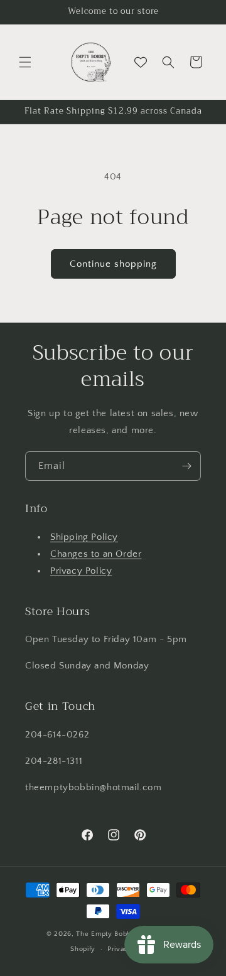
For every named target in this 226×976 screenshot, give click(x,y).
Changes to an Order (95, 554)
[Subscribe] (186, 466)
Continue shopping (113, 264)
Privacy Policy (81, 571)
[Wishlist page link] (140, 62)
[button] (25, 62)
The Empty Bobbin (106, 934)
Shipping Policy (84, 537)
